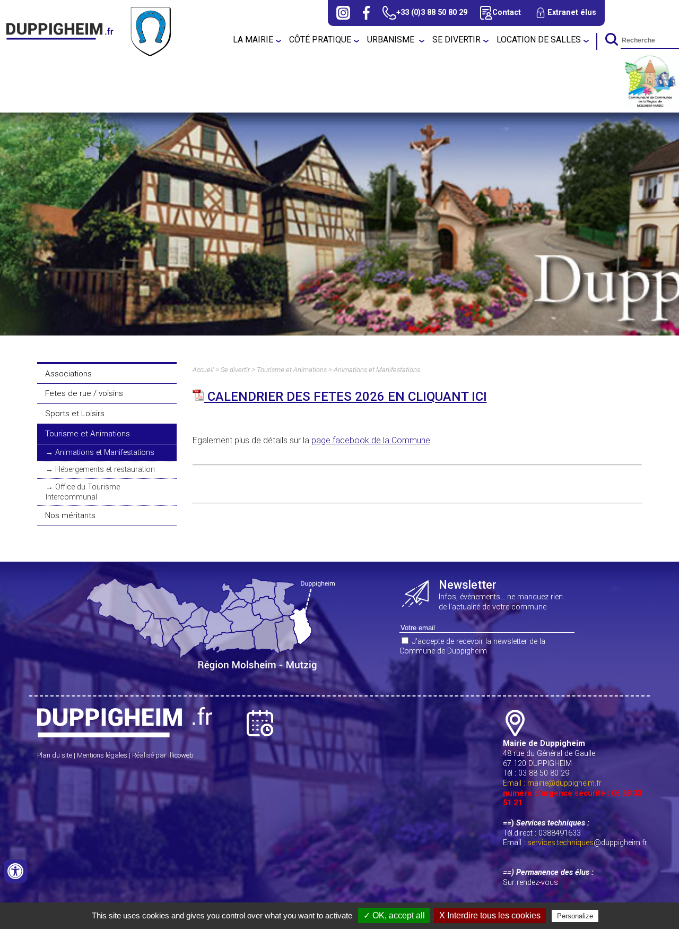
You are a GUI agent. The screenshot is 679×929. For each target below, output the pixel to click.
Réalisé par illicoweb (163, 755)
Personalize (575, 916)
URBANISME (391, 40)
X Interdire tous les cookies (490, 915)
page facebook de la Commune (370, 440)
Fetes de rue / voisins (84, 393)
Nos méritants (70, 515)
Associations (68, 374)
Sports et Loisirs (75, 413)
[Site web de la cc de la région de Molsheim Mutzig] (651, 106)
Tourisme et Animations (87, 433)
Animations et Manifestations (104, 452)
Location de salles (539, 40)
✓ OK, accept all (394, 915)
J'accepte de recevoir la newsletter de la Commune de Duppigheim (472, 646)
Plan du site (54, 755)
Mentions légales (102, 755)
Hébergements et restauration (105, 469)
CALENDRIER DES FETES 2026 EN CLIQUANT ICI (345, 396)
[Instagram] (343, 12)
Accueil (203, 370)
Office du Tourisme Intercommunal (83, 492)
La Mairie (253, 40)
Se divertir (456, 40)
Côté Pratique (320, 40)
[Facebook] (366, 12)
